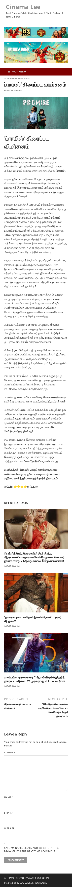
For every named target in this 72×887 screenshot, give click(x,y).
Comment (11, 752)
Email (8, 812)
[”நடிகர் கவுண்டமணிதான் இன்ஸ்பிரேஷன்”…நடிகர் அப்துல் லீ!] (36, 613)
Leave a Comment (13, 90)
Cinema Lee (23, 7)
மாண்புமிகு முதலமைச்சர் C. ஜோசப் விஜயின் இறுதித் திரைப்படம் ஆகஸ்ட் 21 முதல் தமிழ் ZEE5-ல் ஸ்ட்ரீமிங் (34, 679)
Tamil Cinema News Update (17, 79)
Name (8, 797)
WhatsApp (40, 882)
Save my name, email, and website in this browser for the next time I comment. (31, 850)
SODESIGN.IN (27, 882)
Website (9, 828)
